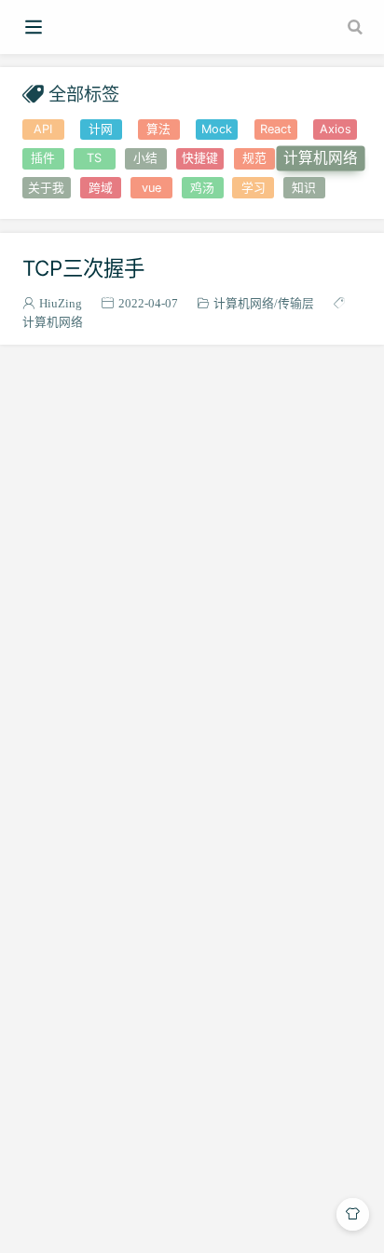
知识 (304, 188)
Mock (216, 129)
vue (151, 188)
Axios (335, 129)
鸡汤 (202, 188)
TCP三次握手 (83, 267)
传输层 (296, 303)
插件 (43, 158)
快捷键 (200, 158)
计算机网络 (321, 158)
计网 (101, 129)
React (276, 129)
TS (94, 158)
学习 (253, 188)
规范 (254, 158)
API (43, 129)
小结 (145, 158)
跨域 (101, 188)
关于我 (46, 188)
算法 (158, 129)
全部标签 (83, 93)
